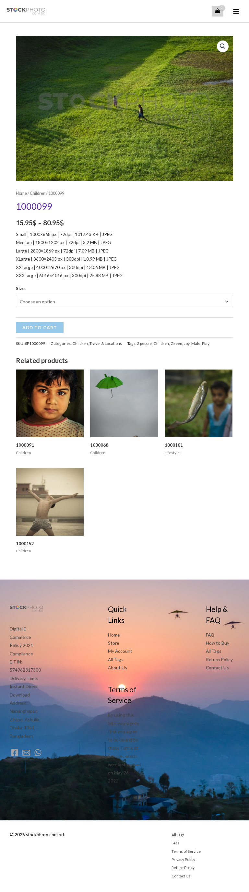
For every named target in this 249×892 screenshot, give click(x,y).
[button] (223, 46)
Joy (187, 343)
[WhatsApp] (38, 753)
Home (21, 193)
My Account (120, 651)
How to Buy (217, 643)
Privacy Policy (183, 859)
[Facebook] (14, 753)
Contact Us (217, 667)
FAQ (210, 635)
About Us (117, 667)
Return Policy (219, 659)
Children (37, 193)
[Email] (26, 753)
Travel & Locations (105, 343)
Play (205, 343)
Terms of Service (186, 851)
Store (113, 643)
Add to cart (39, 327)
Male (195, 343)
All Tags (116, 659)
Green (176, 343)
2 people (144, 343)
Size (20, 288)
